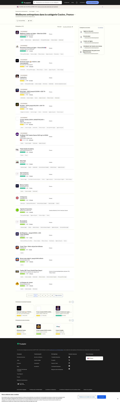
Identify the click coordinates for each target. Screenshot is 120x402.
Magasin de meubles (25, 112)
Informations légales (21, 389)
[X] (69, 360)
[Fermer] (102, 7)
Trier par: (59, 26)
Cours (26, 155)
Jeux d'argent (32, 11)
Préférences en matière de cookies (87, 396)
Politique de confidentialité (36, 389)
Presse (18, 377)
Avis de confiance (38, 357)
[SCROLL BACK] (70, 302)
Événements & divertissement (21, 11)
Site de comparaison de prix (60, 83)
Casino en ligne (54, 39)
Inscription (36, 366)
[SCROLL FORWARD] (73, 302)
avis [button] (31, 36)
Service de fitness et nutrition (26, 240)
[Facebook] (69, 357)
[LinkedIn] (69, 365)
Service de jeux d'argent (44, 167)
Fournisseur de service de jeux (34, 179)
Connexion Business (56, 366)
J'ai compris (101, 396)
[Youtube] (69, 368)
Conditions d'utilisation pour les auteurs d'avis (69, 389)
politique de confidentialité (56, 350)
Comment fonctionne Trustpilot (22, 370)
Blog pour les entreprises (57, 369)
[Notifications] (77, 2)
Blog (18, 366)
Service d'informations (31, 203)
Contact (19, 363)
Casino (22, 39)
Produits (53, 360)
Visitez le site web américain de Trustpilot (47, 6)
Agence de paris (36, 39)
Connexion (36, 363)
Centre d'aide (37, 360)
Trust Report (20, 374)
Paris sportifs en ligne (45, 39)
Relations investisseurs (22, 380)
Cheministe (23, 97)
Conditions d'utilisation (50, 389)
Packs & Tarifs (54, 363)
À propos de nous (21, 357)
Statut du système (88, 389)
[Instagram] (69, 363)
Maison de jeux (28, 39)
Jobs (18, 360)
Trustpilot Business (55, 357)
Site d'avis (45, 83)
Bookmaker (61, 39)
